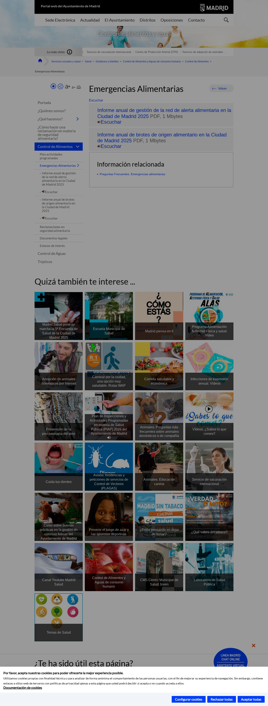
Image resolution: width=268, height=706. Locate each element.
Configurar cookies (188, 699)
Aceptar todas (251, 699)
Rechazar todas (222, 699)
